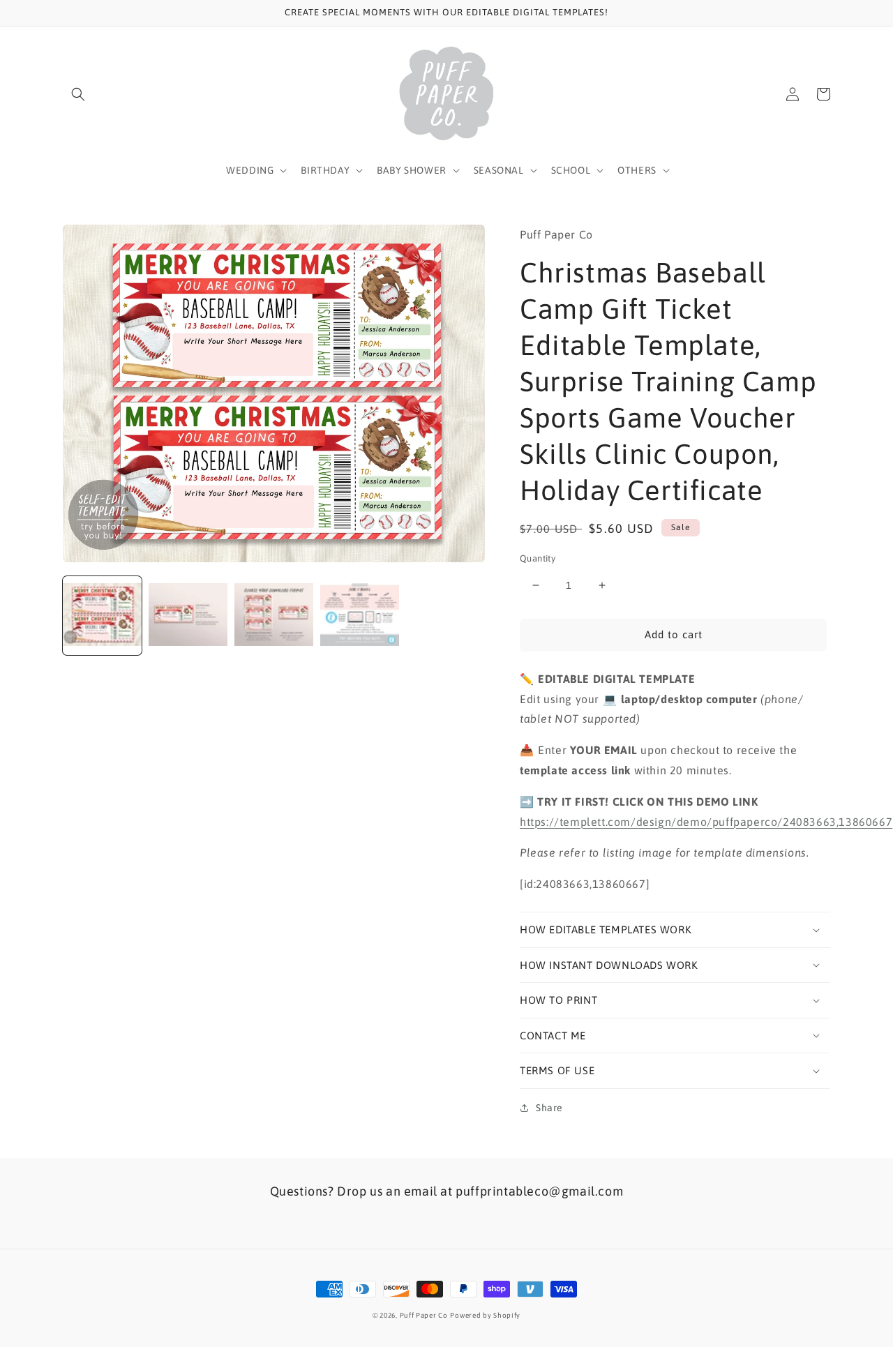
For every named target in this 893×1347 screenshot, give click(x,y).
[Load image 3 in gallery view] (273, 615)
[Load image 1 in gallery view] (102, 615)
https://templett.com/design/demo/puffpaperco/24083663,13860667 (706, 821)
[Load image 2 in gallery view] (188, 615)
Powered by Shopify (485, 1315)
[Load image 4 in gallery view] (359, 615)
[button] (78, 94)
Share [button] (549, 1107)
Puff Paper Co (424, 1315)
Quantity (537, 558)
